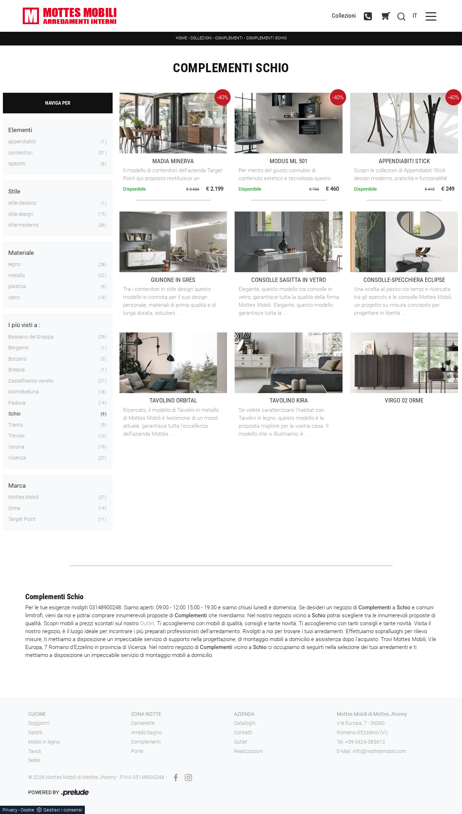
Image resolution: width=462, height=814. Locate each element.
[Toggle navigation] (431, 15)
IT (415, 15)
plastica (17, 286)
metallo (16, 275)
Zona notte (146, 714)
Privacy (10, 810)
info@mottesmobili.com (379, 751)
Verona (16, 447)
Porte (137, 751)
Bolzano (17, 359)
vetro (14, 297)
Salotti (35, 732)
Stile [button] (14, 191)
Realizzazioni (248, 751)
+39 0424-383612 (365, 742)
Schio (14, 414)
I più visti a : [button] (24, 324)
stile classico (22, 203)
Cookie (27, 810)
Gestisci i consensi (62, 810)
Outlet (147, 623)
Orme (14, 508)
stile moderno (23, 225)
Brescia (16, 370)
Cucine (37, 714)
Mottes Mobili (23, 497)
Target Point (22, 519)
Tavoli (34, 751)
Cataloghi (245, 723)
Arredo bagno (146, 732)
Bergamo (18, 348)
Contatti (243, 732)
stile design (20, 214)
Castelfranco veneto (30, 381)
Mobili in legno (44, 742)
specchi (16, 163)
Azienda (244, 714)
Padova (17, 403)
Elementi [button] (20, 130)
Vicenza (17, 458)
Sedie (34, 760)
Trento (15, 425)
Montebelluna (23, 392)
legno (14, 264)
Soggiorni (38, 723)
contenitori (20, 153)
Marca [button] (17, 485)
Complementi (229, 38)
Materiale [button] (21, 252)
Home (181, 38)
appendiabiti (22, 141)
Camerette (142, 723)
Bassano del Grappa (31, 337)
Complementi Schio (266, 38)
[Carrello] (386, 16)
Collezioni (344, 15)
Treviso (16, 436)
